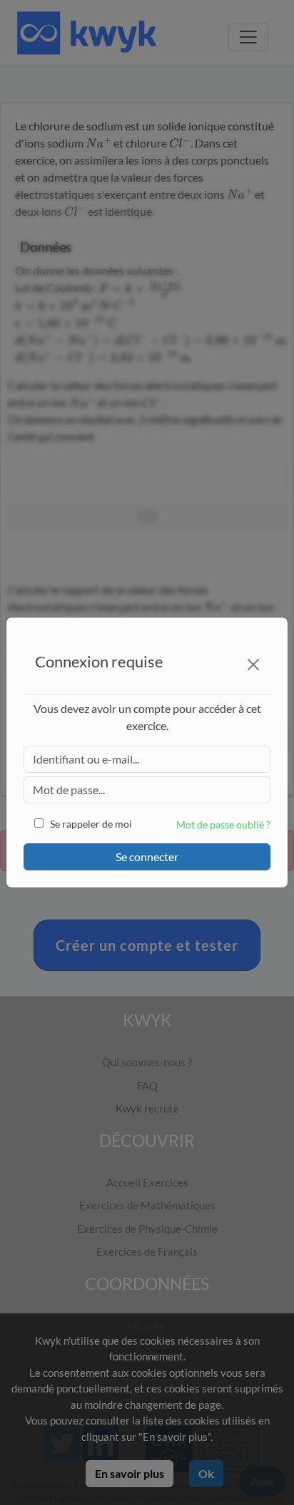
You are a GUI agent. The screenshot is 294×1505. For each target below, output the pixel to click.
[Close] (253, 664)
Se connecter (147, 856)
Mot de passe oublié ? (223, 824)
